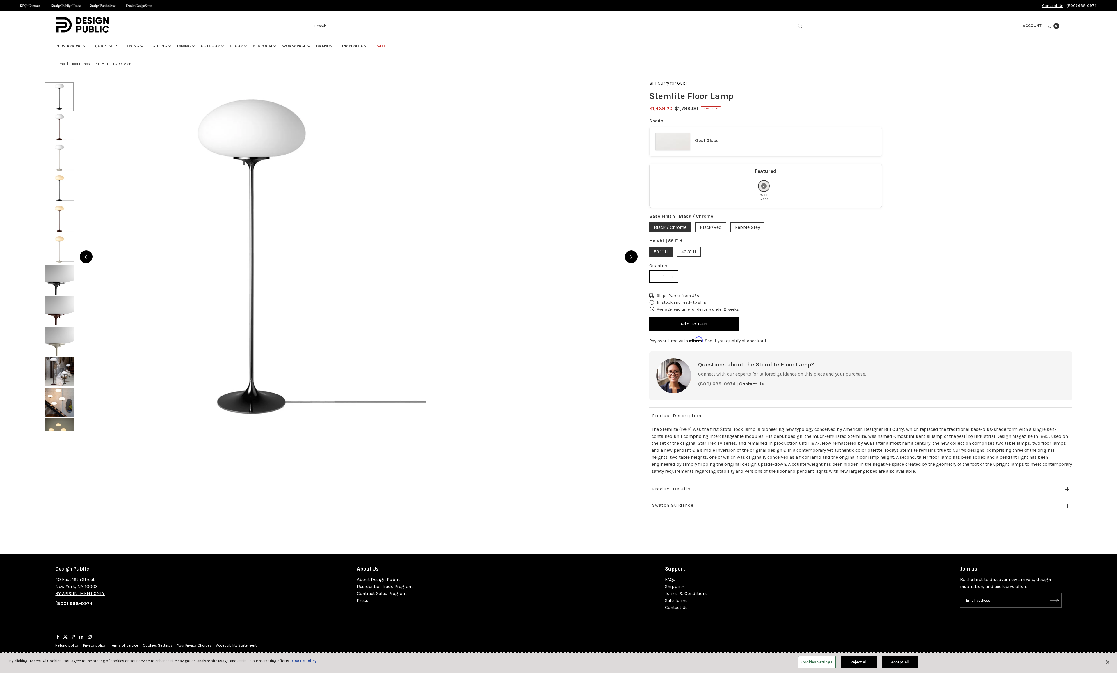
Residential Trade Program (385, 586)
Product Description (677, 415)
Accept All (900, 662)
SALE (381, 45)
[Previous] (86, 256)
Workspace (294, 45)
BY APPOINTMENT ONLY (80, 593)
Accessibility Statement (236, 645)
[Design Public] (102, 5)
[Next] (631, 256)
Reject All (858, 662)
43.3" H (688, 251)
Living (133, 45)
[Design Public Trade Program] (66, 5)
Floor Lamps (80, 64)
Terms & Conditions (686, 593)
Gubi (682, 83)
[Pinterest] (73, 637)
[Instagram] (90, 637)
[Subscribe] (1054, 600)
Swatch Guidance (672, 505)
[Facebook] (58, 637)
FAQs (670, 579)
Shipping (674, 586)
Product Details (671, 489)
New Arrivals (70, 45)
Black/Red (711, 227)
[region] (359, 256)
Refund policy (67, 645)
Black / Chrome (670, 227)
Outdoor (210, 45)
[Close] (1107, 662)
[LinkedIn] (81, 637)
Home (60, 64)
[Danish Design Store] (139, 5)
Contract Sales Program (382, 593)
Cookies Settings (157, 645)
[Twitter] (65, 637)
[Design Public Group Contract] (30, 5)
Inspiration (354, 45)
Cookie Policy (304, 661)
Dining (184, 45)
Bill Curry (659, 83)
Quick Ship (106, 45)
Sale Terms (676, 600)
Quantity (658, 265)
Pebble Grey (747, 227)
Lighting (158, 45)
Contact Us (1052, 5)
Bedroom (262, 45)
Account (1032, 25)
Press (362, 600)
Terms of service (124, 645)
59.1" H (661, 251)
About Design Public (379, 579)
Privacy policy (94, 645)
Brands (324, 45)
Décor (236, 45)
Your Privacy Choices (194, 645)
